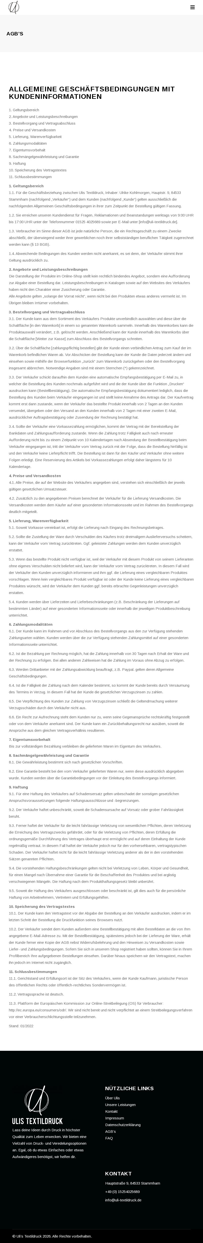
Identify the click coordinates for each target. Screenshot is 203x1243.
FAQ (109, 1138)
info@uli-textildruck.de (123, 1200)
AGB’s (110, 1131)
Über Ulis (112, 1098)
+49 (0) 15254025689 (122, 1191)
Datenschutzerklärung (123, 1125)
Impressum (114, 1118)
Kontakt (111, 1111)
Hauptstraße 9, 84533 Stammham (132, 1183)
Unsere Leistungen (120, 1105)
